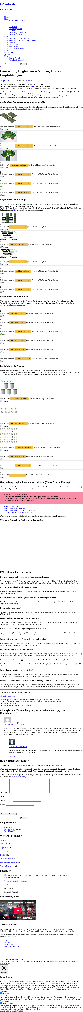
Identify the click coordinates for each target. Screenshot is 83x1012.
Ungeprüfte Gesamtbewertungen (15, 881)
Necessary (6, 993)
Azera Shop (4, 959)
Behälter (32, 86)
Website (2, 804)
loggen (53, 701)
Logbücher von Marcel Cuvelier (15, 510)
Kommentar (4, 792)
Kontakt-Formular (15, 58)
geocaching (31, 701)
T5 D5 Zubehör (14, 44)
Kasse (6, 50)
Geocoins (12, 25)
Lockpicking (13, 42)
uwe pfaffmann (5, 81)
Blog (6, 36)
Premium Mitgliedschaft (17, 21)
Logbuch (39, 701)
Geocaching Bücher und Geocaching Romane (15, 705)
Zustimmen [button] (71, 961)
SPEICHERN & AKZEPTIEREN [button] (12, 1011)
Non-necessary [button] (5, 1001)
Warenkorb (8, 54)
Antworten (8, 738)
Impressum (8, 942)
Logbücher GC (14, 31)
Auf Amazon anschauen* (24, 127)
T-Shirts (2, 855)
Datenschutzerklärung (18, 777)
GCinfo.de (7, 4)
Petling (59, 701)
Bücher (2, 840)
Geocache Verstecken (16, 34)
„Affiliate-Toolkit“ (48, 700)
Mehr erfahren (5, 963)
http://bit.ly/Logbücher (7, 696)
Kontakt (7, 56)
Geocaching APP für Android (19, 38)
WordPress (20, 959)
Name (2, 796)
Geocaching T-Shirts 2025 (18, 33)
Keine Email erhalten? (16, 60)
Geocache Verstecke (7, 859)
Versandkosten (9, 944)
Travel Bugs (13, 23)
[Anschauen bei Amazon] (8, 122)
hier (14, 210)
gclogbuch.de (9, 506)
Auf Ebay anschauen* (23, 174)
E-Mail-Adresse (6, 800)
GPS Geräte (13, 27)
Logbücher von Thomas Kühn (14, 508)
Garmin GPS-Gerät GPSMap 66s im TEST (23, 40)
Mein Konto (8, 52)
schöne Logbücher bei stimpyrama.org (17, 512)
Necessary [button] (3, 991)
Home (6, 17)
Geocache (23, 701)
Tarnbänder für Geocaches (9, 862)
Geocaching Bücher (15, 29)
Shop (6, 19)
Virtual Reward (14, 46)
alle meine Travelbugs (16, 48)
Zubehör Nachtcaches (7, 866)
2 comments (29, 81)
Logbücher (10, 701)
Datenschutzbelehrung (12, 946)
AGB (6, 940)
